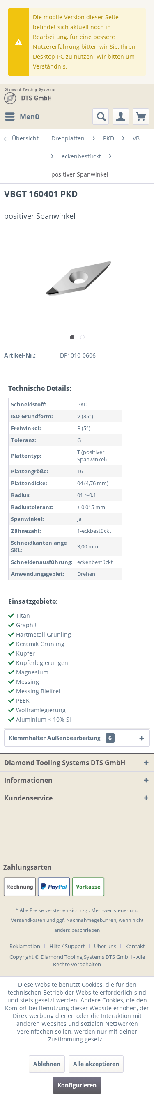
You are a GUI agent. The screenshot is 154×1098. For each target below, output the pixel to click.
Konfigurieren (77, 1085)
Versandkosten (28, 920)
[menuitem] (22, 116)
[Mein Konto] (121, 116)
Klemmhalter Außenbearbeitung (60, 738)
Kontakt (135, 946)
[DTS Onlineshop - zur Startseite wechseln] (30, 96)
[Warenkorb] (141, 116)
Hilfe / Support (67, 946)
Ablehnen (46, 1064)
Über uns (105, 946)
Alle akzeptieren (96, 1064)
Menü (29, 116)
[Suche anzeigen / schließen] (100, 116)
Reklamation (24, 946)
